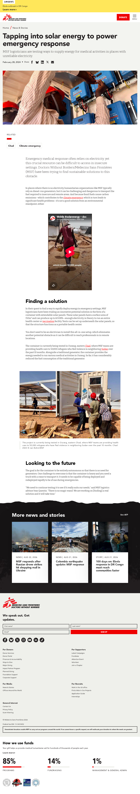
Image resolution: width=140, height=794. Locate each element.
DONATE (123, 17)
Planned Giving (8, 671)
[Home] (36, 17)
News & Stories (20, 28)
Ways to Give (7, 662)
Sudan (104, 349)
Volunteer (75, 662)
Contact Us (7, 706)
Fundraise (75, 656)
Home (6, 28)
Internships (76, 696)
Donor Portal (7, 656)
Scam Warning (8, 712)
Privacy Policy (8, 709)
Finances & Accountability (12, 659)
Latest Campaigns (78, 653)
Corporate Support (9, 677)
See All (123, 515)
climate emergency (73, 197)
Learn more (9, 9)
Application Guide (78, 693)
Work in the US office (79, 687)
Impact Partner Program (11, 668)
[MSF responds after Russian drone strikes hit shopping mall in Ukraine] (30, 552)
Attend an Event (78, 659)
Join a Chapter (77, 665)
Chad (11, 145)
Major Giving (7, 665)
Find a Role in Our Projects (81, 690)
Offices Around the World (12, 690)
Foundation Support (10, 674)
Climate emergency (30, 145)
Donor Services (8, 653)
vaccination (48, 321)
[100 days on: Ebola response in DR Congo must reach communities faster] (110, 552)
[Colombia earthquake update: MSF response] (70, 552)
